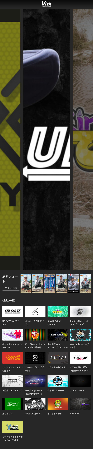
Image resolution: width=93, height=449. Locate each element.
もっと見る (12, 288)
